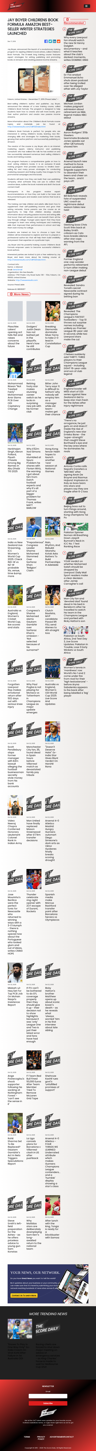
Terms (27, 1437)
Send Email (17, 269)
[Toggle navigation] (87, 6)
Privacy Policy (41, 1438)
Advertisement (57, 1437)
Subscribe (48, 1403)
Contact (69, 1437)
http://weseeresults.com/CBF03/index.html (26, 126)
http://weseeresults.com (27, 280)
